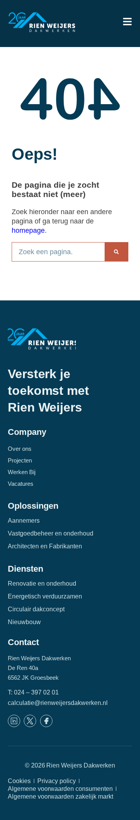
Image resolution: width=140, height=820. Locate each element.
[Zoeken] (116, 252)
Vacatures (20, 483)
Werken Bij (21, 472)
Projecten (20, 460)
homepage (28, 230)
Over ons (20, 448)
